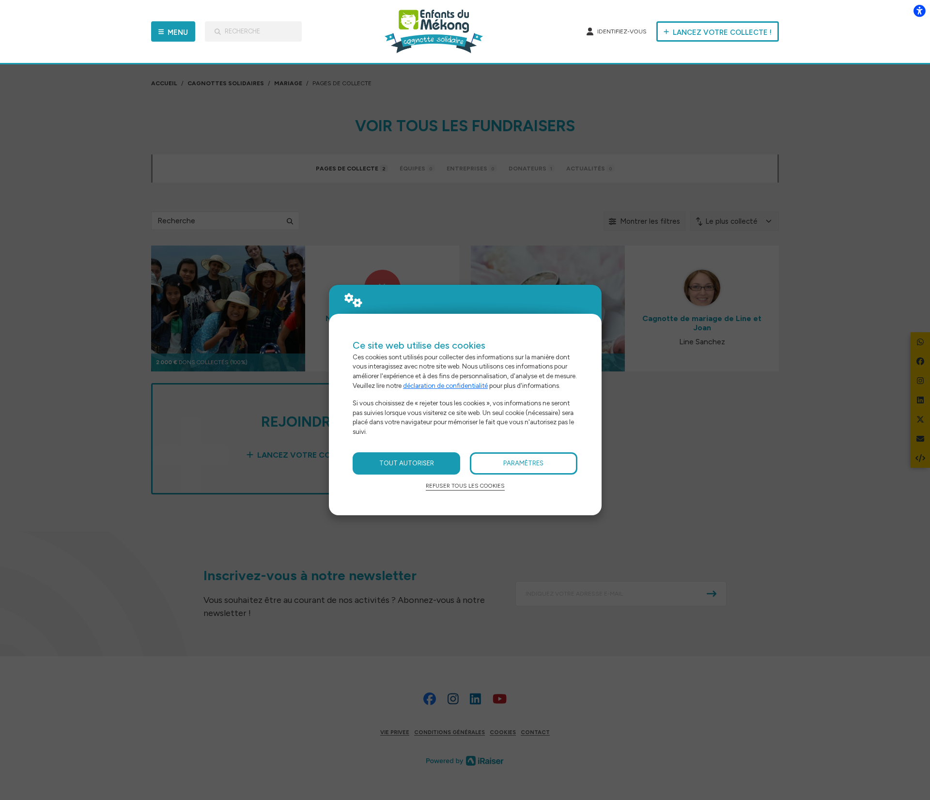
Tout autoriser (406, 463)
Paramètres (523, 463)
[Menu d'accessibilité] (919, 10)
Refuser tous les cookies (465, 485)
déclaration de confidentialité (445, 385)
